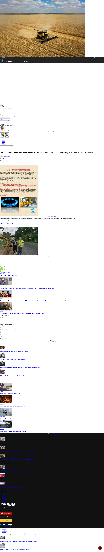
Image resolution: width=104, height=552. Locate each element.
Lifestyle (3, 142)
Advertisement (4, 531)
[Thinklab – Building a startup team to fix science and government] (2, 373)
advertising (6, 507)
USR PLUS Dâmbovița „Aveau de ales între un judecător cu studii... (15, 479)
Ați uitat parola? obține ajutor (5, 120)
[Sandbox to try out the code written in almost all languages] (6, 428)
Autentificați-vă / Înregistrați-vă (7, 108)
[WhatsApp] (22, 162)
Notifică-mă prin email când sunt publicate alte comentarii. (11, 334)
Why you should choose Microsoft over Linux (10, 393)
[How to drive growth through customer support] (2, 485)
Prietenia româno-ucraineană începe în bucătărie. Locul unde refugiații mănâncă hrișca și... (20, 367)
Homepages (4, 144)
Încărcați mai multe (3, 378)
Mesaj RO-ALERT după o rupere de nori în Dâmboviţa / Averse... (14, 549)
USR (3, 149)
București (1, 298)
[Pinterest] (18, 162)
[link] (6, 223)
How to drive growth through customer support (10, 487)
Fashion (3, 140)
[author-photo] (2, 271)
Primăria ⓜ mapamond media (5, 156)
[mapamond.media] (6, 522)
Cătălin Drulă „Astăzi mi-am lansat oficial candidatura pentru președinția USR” (19, 265)
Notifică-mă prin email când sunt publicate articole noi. (10, 336)
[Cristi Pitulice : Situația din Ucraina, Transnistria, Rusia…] (2, 357)
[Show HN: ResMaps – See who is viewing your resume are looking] (6, 415)
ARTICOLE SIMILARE (4, 275)
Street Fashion (2, 416)
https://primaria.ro (3, 273)
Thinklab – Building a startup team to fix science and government (14, 375)
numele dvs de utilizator (14, 116)
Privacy (3, 530)
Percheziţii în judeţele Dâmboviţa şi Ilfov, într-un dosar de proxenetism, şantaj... (17, 459)
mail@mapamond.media (9, 526)
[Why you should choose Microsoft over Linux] (6, 390)
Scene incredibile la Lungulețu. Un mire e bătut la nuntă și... (13, 442)
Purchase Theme (5, 112)
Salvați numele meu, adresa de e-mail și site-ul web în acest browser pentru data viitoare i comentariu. (18, 332)
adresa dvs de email (13, 123)
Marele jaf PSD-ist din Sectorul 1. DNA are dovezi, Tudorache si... (14, 470)
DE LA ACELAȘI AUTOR (14, 275)
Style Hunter (2, 429)
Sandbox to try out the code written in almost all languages (13, 431)
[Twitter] (14, 162)
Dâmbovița (4, 147)
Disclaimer (4, 529)
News (3, 139)
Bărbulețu (1, 286)
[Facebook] (10, 162)
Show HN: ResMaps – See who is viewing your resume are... (13, 418)
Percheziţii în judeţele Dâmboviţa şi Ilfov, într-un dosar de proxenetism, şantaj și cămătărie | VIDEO (22, 313)
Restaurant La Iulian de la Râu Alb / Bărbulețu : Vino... (12, 406)
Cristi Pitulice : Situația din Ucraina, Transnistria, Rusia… (13, 359)
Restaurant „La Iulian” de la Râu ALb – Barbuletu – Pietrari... (14, 351)
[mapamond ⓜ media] (52, 131)
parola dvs (12, 117)
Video (3, 143)
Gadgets (3, 141)
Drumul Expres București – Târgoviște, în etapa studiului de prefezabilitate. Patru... (18, 541)
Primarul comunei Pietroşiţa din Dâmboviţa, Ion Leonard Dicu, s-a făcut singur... (18, 451)
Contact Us (4, 532)
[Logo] (2, 137)
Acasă (1, 147)
